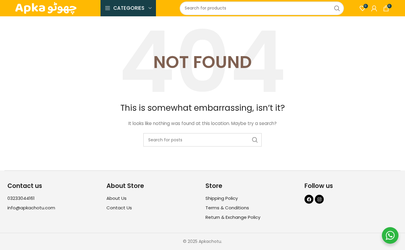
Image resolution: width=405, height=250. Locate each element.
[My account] (374, 8)
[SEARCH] (337, 8)
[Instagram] (319, 199)
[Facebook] (308, 199)
